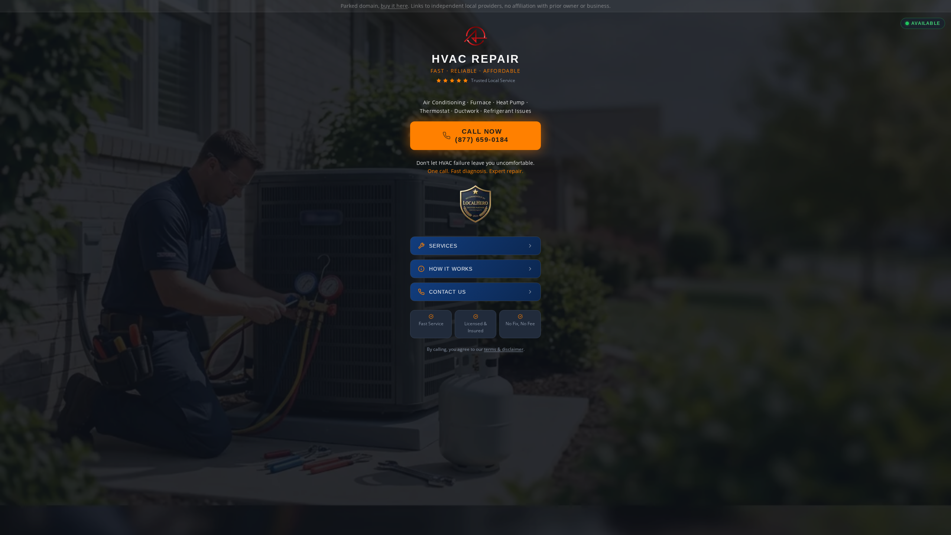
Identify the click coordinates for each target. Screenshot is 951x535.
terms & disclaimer (503, 349)
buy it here (394, 5)
